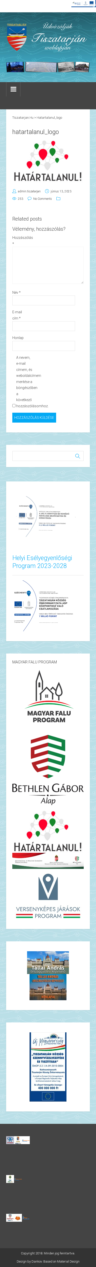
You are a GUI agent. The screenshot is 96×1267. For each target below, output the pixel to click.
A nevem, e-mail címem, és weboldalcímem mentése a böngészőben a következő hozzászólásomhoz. (24, 382)
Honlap (18, 338)
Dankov (37, 1261)
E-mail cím (17, 315)
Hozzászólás (20, 241)
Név (16, 292)
